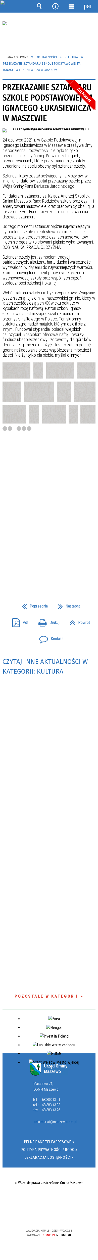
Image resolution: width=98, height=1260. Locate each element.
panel (87, 6)
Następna (67, 605)
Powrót (78, 621)
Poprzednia (33, 605)
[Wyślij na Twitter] (48, 574)
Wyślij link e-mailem (58, 574)
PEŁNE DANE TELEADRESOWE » (49, 1142)
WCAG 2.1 (64, 1216)
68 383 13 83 (51, 1105)
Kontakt (49, 637)
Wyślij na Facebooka (39, 574)
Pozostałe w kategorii (46, 996)
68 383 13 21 (51, 1099)
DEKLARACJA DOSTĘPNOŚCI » (49, 1157)
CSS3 (48, 1216)
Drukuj (47, 621)
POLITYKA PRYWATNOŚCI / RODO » (49, 1149)
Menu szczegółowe (71, 6)
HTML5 (41, 1216)
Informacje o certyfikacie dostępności (49, 1198)
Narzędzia (55, 6)
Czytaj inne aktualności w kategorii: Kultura (45, 666)
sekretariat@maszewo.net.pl (54, 1122)
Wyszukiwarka (39, 6)
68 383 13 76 (51, 1110)
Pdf (18, 621)
